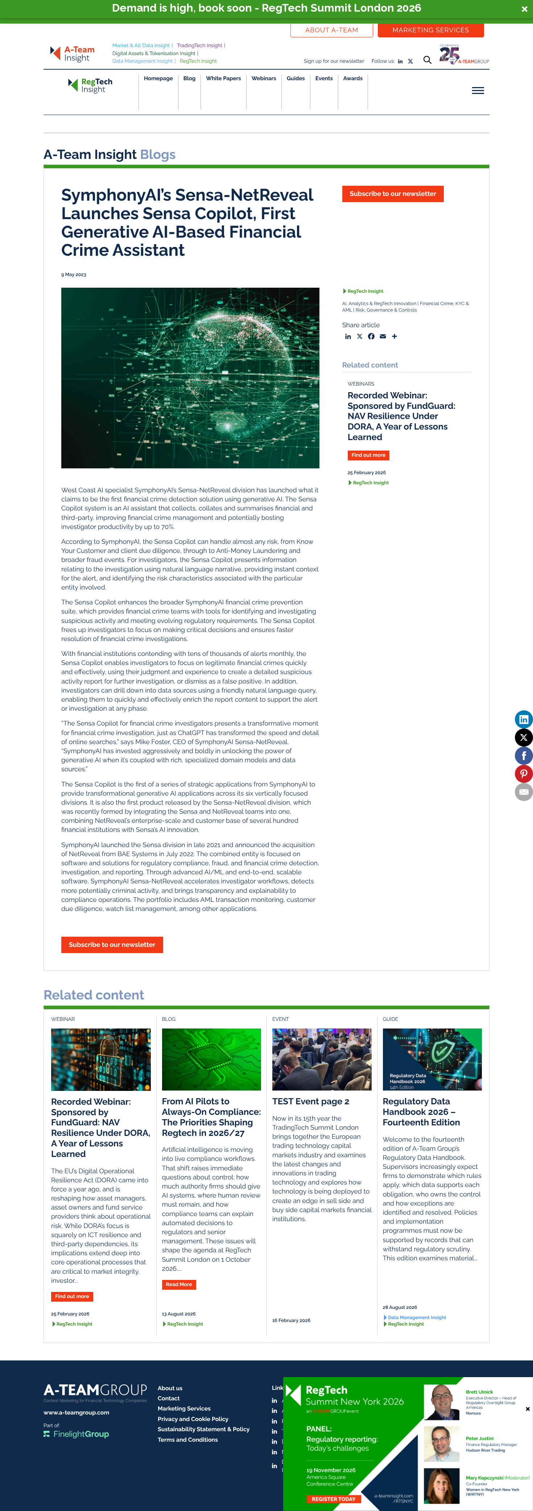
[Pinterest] (524, 774)
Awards (353, 78)
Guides (296, 78)
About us (170, 1388)
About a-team (331, 30)
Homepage (158, 78)
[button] (266, 9)
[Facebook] (524, 756)
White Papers (223, 78)
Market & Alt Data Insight (141, 46)
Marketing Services (431, 30)
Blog (189, 78)
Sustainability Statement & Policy (204, 1429)
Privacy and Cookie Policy (193, 1419)
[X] (524, 737)
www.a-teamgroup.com (76, 1412)
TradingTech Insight (199, 46)
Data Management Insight (142, 61)
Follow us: (383, 61)
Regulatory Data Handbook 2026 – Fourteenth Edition (421, 1112)
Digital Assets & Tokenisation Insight (153, 54)
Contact (169, 1398)
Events (324, 78)
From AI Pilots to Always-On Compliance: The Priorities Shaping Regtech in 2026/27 (211, 1117)
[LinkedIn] (524, 719)
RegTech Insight (198, 61)
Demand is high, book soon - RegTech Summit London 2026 (266, 8)
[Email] (524, 792)
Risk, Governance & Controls (386, 310)
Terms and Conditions (188, 1439)
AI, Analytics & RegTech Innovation (379, 304)
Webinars (264, 78)
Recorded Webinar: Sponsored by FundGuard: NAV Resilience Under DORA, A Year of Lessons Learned (402, 416)
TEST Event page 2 (311, 1101)
